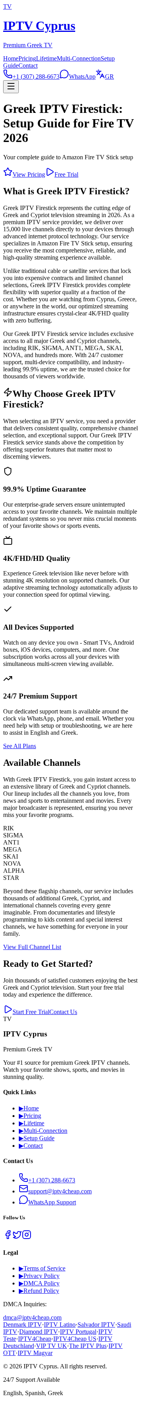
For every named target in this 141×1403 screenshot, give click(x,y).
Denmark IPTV (22, 1324)
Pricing (27, 58)
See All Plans (19, 746)
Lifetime (46, 58)
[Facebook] (8, 1237)
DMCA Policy (39, 1283)
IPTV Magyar (35, 1353)
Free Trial (66, 174)
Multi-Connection (79, 58)
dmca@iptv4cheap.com (32, 1317)
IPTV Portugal (78, 1331)
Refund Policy (39, 1290)
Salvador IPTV (96, 1324)
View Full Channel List (32, 947)
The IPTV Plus (88, 1345)
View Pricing (29, 174)
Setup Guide (36, 1138)
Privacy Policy (39, 1275)
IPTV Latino (60, 1324)
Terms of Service (42, 1268)
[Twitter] (17, 1237)
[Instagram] (26, 1237)
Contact (28, 65)
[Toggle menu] (11, 86)
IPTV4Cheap (34, 1338)
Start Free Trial (31, 1011)
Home (10, 58)
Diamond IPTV (38, 1331)
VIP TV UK (51, 1345)
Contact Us (63, 1011)
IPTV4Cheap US (74, 1338)
